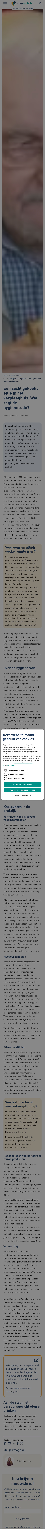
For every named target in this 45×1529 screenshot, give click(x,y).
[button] (22, 795)
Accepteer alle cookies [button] (22, 785)
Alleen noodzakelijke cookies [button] (22, 790)
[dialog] (22, 764)
